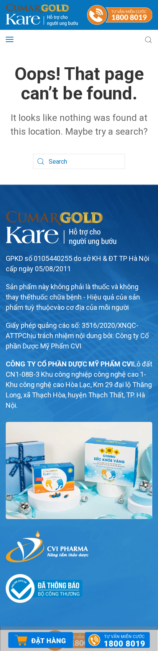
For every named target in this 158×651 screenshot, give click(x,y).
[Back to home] (42, 15)
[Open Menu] (9, 39)
